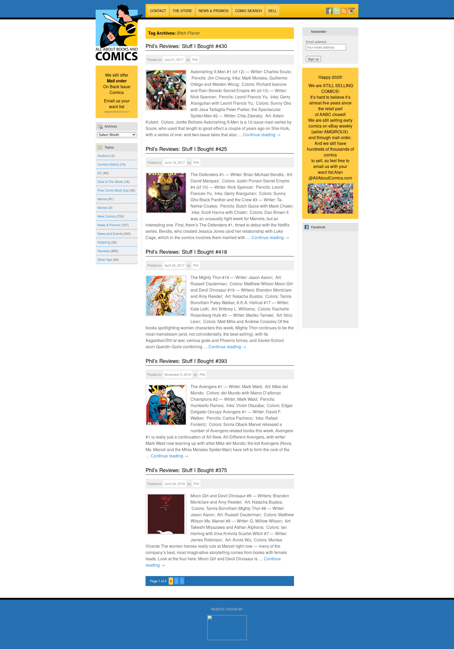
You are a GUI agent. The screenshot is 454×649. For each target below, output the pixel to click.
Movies (102, 207)
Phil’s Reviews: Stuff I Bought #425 (186, 148)
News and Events (109, 233)
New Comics (106, 216)
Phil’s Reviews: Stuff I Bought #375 (186, 470)
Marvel (102, 199)
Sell (272, 10)
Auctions (103, 155)
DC (99, 173)
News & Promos (214, 10)
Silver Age (104, 259)
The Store (182, 10)
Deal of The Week (110, 181)
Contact (158, 10)
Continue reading (262, 134)
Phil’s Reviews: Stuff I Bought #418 (186, 251)
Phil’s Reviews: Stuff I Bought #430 (186, 46)
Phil (195, 59)
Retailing (103, 242)
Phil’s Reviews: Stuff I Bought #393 (186, 361)
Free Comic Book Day (113, 190)
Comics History (108, 164)
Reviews (103, 251)
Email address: (316, 41)
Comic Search (248, 10)
